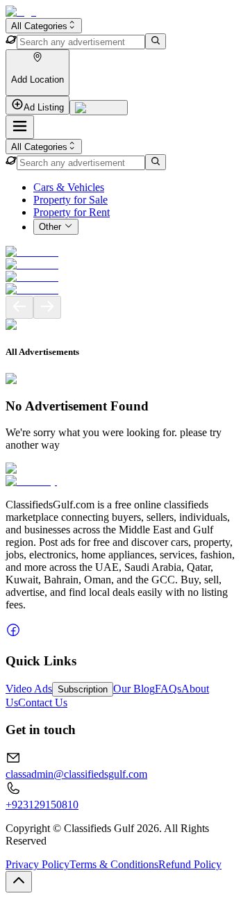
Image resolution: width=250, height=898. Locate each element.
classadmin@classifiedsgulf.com (76, 774)
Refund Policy (190, 864)
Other (50, 227)
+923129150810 (42, 804)
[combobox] (44, 25)
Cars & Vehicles (68, 187)
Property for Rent (71, 212)
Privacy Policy (37, 864)
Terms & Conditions (113, 864)
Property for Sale (70, 200)
